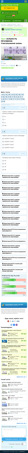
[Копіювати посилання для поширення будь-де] (11, 325)
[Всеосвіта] (2, 1)
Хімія (19, 24)
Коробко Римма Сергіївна (13, 29)
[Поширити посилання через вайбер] (17, 325)
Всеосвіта (3, 24)
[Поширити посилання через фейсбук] (14, 325)
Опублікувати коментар (14, 439)
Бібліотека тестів (12, 24)
